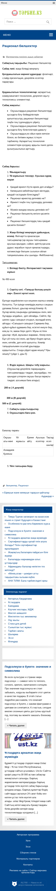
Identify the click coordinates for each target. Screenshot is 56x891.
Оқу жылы (13, 620)
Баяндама (13, 606)
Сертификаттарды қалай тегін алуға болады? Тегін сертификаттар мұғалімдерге (26, 545)
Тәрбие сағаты (16, 631)
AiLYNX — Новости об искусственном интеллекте (31, 883)
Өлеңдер (13, 641)
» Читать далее (15, 725)
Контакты (28, 865)
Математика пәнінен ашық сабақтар (24, 57)
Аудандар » (47, 496)
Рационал (23, 485)
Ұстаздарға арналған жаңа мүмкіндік (27, 538)
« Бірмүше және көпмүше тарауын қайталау (25, 492)
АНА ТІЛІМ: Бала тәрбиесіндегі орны (27, 580)
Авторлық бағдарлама (20, 598)
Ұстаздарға (14, 602)
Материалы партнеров (28, 859)
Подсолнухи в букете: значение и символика (28, 669)
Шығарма (13, 634)
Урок (28, 841)
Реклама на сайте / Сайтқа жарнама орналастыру (28, 871)
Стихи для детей (17, 623)
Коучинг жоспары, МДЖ (21, 609)
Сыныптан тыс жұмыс (20, 627)
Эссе (11, 638)
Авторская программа (28, 835)
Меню (4, 3)
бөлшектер (11, 485)
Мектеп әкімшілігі (17, 613)
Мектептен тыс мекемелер (22, 616)
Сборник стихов (28, 853)
